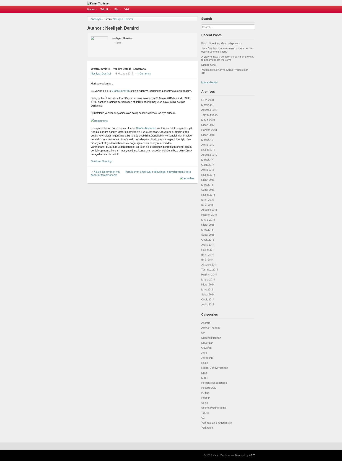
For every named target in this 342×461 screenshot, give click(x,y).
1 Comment (144, 73)
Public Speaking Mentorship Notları (221, 43)
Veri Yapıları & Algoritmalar (216, 422)
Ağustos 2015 (209, 209)
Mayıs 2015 (208, 219)
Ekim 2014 (207, 254)
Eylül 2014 (207, 259)
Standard (239, 455)
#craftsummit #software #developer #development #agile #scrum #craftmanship (141, 173)
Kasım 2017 (208, 149)
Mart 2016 (207, 184)
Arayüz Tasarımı (210, 327)
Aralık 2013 (207, 304)
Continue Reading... (102, 161)
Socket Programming (213, 407)
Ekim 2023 (207, 100)
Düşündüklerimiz (211, 337)
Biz (116, 9)
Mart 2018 (207, 139)
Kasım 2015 (208, 194)
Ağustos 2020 (209, 110)
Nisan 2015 (207, 224)
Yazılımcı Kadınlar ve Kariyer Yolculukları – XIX (225, 71)
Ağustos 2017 (209, 154)
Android (205, 322)
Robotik (205, 397)
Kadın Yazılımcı (221, 455)
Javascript (207, 357)
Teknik (104, 9)
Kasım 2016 (208, 174)
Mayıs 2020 (208, 120)
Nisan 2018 (207, 135)
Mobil (204, 377)
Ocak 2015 (207, 239)
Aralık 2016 (207, 169)
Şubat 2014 (207, 294)
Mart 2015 (207, 229)
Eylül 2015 (207, 204)
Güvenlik (206, 347)
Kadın (91, 9)
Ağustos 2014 (209, 264)
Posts (118, 42)
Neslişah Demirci (123, 19)
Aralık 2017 (207, 144)
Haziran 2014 (209, 274)
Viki (126, 9)
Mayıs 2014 (208, 279)
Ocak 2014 (207, 299)
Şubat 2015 (207, 234)
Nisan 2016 (207, 179)
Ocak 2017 (207, 164)
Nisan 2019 (207, 125)
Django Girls (208, 64)
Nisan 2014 (207, 284)
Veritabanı (207, 427)
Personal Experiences (214, 382)
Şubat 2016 (207, 189)
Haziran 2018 (209, 130)
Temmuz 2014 (209, 269)
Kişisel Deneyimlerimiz (107, 171)
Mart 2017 (207, 159)
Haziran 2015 (209, 214)
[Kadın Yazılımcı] (171, 3)
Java (204, 352)
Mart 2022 (207, 105)
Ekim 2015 (207, 199)
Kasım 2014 (208, 249)
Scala (204, 402)
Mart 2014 (207, 289)
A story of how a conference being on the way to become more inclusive (227, 58)
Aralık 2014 (207, 244)
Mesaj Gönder (209, 82)
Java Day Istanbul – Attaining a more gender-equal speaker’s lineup (227, 49)
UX (203, 417)
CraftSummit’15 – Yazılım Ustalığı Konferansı (118, 69)
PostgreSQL (208, 387)
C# (203, 332)
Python (205, 392)
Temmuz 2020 (209, 115)
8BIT (252, 455)
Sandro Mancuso (146, 128)
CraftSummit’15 (121, 90)
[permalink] (186, 178)
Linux (204, 372)
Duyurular (207, 342)
